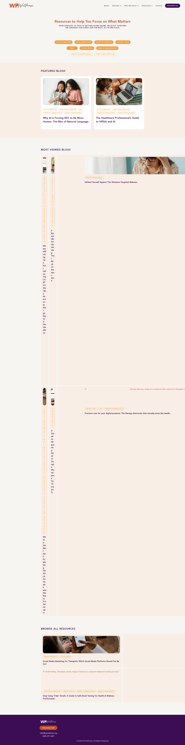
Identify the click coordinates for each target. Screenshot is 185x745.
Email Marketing (83, 42)
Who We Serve (130, 6)
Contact (159, 6)
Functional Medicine (105, 54)
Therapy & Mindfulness (80, 54)
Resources (146, 6)
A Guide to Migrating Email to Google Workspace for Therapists (52, 461)
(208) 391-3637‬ (48, 736)
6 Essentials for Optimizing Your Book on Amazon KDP (52, 256)
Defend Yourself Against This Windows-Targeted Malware (111, 182)
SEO (72, 48)
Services (115, 6)
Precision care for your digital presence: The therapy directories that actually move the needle (127, 413)
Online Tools (123, 42)
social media (87, 48)
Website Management (107, 48)
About (106, 6)
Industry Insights (104, 42)
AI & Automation (63, 42)
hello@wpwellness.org (48, 733)
